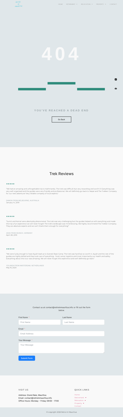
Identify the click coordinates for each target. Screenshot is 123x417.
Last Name (67, 317)
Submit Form (27, 358)
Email (20, 329)
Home (60, 4)
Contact (113, 4)
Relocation (86, 4)
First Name (23, 317)
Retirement (70, 4)
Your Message (24, 340)
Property (100, 4)
